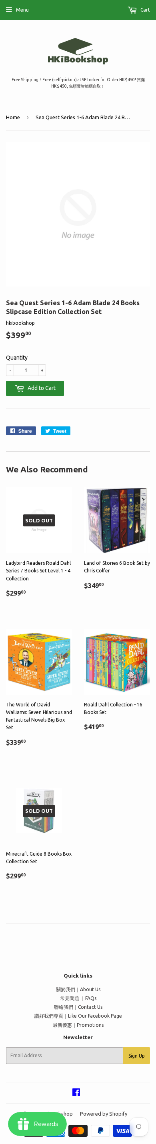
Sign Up (136, 1055)
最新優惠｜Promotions (78, 1025)
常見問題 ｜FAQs (78, 998)
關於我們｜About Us (78, 989)
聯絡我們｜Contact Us (78, 1007)
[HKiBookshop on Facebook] (76, 1093)
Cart (144, 9)
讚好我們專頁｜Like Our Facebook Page (78, 1015)
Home (13, 117)
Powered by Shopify (103, 1113)
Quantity (17, 357)
